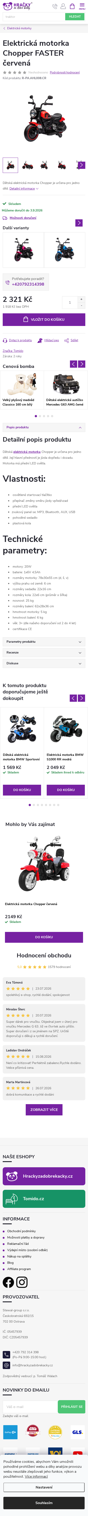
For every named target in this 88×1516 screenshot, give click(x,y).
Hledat (75, 17)
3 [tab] (44, 416)
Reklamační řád (18, 1244)
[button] (44, 929)
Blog (10, 1263)
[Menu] (82, 6)
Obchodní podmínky (21, 1231)
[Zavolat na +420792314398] (55, 6)
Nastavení (44, 1487)
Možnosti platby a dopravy (25, 1237)
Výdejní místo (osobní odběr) (27, 1250)
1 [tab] (36, 416)
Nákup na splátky (19, 1256)
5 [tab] (52, 416)
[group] (44, 888)
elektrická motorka (27, 452)
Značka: (13, 351)
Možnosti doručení (23, 218)
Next (79, 223)
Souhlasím (44, 1502)
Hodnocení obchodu (44, 955)
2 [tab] (40, 416)
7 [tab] (54, 805)
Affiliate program (19, 1269)
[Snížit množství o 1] (81, 306)
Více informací (36, 1476)
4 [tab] (48, 416)
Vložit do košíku (48, 319)
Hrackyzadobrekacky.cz (48, 1176)
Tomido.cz (33, 1199)
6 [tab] (50, 805)
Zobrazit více (44, 1109)
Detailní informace (22, 188)
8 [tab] (58, 805)
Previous (73, 364)
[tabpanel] (22, 390)
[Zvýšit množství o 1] (81, 299)
